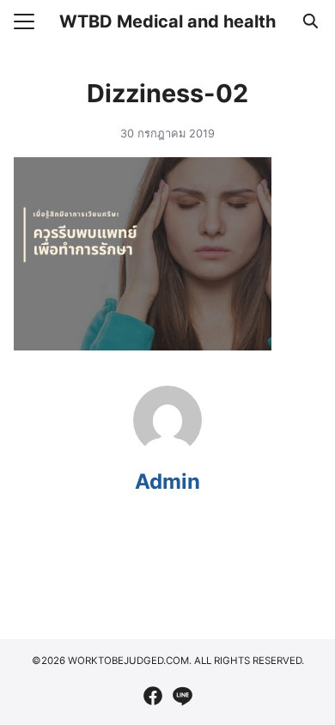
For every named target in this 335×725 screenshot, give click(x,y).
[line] (182, 696)
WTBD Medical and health (167, 21)
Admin (167, 481)
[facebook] (153, 696)
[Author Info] (167, 449)
